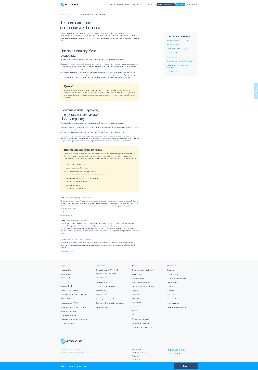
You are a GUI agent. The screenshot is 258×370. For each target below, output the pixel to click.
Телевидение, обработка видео (142, 327)
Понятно (186, 366)
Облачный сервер (173, 44)
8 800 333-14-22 (192, 4)
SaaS (62, 239)
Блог (133, 4)
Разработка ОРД (66, 298)
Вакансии (170, 290)
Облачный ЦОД (67, 215)
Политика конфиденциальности (71, 349)
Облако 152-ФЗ (65, 278)
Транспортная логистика (140, 319)
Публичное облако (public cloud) (143, 270)
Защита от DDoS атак (67, 282)
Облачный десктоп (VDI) (69, 303)
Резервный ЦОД (66, 286)
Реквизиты (171, 295)
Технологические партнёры (176, 307)
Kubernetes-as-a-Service (68, 315)
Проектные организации (140, 323)
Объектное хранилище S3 (69, 311)
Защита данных (65, 274)
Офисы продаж (137, 349)
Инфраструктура (173, 274)
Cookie (86, 366)
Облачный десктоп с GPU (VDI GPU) (73, 307)
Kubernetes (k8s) (172, 53)
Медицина (135, 298)
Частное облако (137, 274)
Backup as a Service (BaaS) (69, 290)
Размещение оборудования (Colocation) (73, 319)
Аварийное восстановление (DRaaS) (73, 294)
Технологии (100, 266)
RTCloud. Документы (67, 324)
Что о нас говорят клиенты (176, 278)
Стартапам (135, 290)
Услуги (106, 4)
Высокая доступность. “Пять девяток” (180, 61)
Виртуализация (172, 57)
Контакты (140, 4)
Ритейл (134, 311)
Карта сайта (136, 359)
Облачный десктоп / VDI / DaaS (178, 40)
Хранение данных (173, 72)
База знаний (180, 4)
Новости (127, 4)
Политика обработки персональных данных (75, 352)
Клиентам (120, 4)
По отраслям (136, 295)
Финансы (135, 306)
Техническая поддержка (165, 4)
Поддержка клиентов (139, 352)
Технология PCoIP (102, 278)
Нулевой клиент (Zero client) (106, 273)
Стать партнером (173, 303)
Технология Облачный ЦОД (177, 49)
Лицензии (170, 286)
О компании (148, 4)
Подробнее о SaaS (66, 251)
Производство (136, 302)
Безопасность (172, 282)
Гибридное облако (138, 278)
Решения (112, 4)
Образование (136, 315)
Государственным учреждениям (143, 286)
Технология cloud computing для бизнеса (110, 303)
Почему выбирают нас (175, 299)
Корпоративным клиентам (141, 282)
